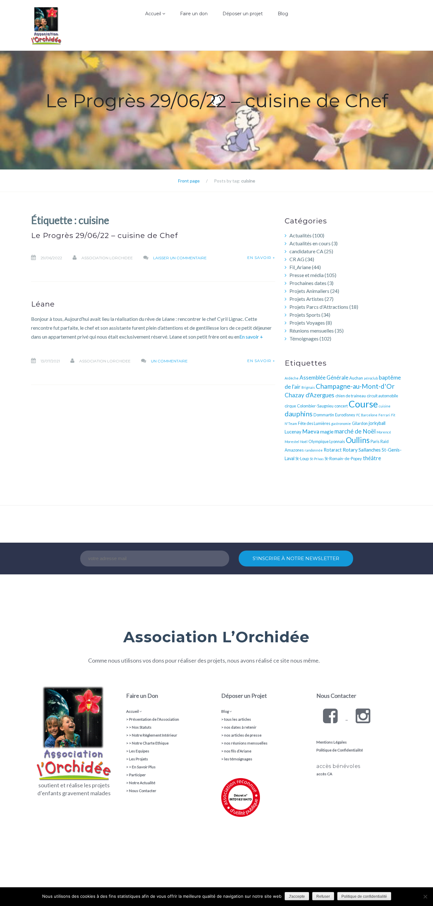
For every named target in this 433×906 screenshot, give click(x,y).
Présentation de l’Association (154, 719)
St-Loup (302, 458)
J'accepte (297, 896)
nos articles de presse (243, 735)
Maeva (310, 431)
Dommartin (323, 414)
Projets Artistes (306, 299)
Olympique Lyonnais (326, 441)
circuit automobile (382, 395)
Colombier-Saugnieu (315, 405)
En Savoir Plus (144, 766)
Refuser (323, 896)
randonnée (314, 450)
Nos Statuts (142, 727)
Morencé (384, 432)
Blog (283, 14)
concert (341, 405)
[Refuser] (425, 896)
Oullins (358, 440)
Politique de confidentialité (364, 896)
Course (363, 403)
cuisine (385, 406)
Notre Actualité (142, 782)
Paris (375, 441)
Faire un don (194, 14)
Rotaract (333, 450)
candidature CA (306, 251)
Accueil (153, 14)
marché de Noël (355, 431)
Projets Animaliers (309, 291)
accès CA (324, 773)
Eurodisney (345, 414)
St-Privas (317, 459)
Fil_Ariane (300, 267)
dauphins (299, 414)
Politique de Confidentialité (339, 750)
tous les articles (237, 719)
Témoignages (304, 338)
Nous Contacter (142, 790)
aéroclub (371, 378)
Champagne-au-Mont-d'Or (355, 386)
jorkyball (377, 423)
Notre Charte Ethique (150, 743)
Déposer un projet (243, 14)
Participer (137, 774)
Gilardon (360, 423)
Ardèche (292, 378)
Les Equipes (139, 751)
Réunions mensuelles (311, 330)
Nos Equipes (138, 49)
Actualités (300, 235)
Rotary (350, 449)
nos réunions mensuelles (246, 743)
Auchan (356, 377)
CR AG (296, 259)
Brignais (308, 387)
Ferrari (384, 415)
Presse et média (306, 275)
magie (326, 431)
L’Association (138, 36)
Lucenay (293, 431)
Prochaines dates (307, 283)
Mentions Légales (331, 742)
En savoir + (261, 257)
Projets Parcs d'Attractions (318, 307)
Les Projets (138, 759)
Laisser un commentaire (180, 257)
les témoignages (238, 759)
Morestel (292, 442)
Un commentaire (169, 361)
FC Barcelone (367, 415)
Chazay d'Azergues (309, 395)
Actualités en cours (310, 243)
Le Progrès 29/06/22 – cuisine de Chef (104, 235)
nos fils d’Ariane (237, 751)
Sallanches (370, 449)
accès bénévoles (338, 766)
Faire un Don (142, 695)
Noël (303, 442)
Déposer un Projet (244, 695)
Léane (43, 304)
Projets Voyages (307, 323)
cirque (290, 405)
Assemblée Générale (324, 377)
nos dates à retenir (240, 727)
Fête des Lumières (314, 423)
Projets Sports (304, 315)
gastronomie (341, 423)
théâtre (372, 458)
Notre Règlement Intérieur (154, 735)
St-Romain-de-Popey (343, 458)
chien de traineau (350, 395)
